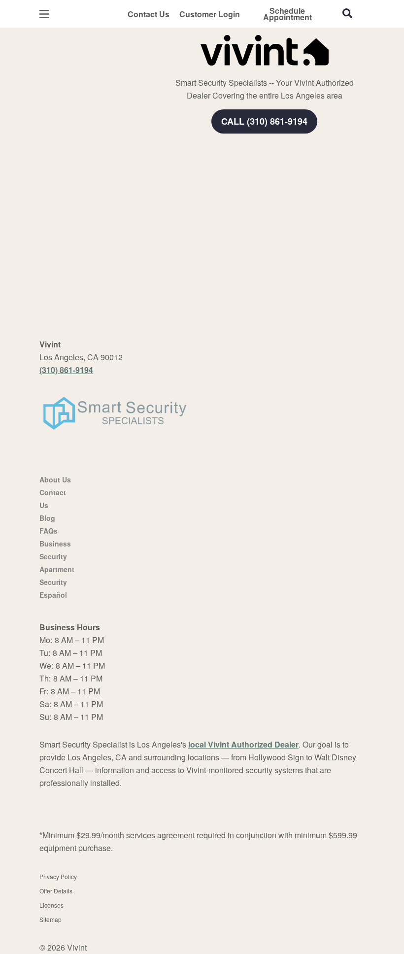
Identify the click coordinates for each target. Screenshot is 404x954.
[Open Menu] (44, 14)
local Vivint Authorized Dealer (243, 744)
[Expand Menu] (173, 69)
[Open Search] (347, 13)
